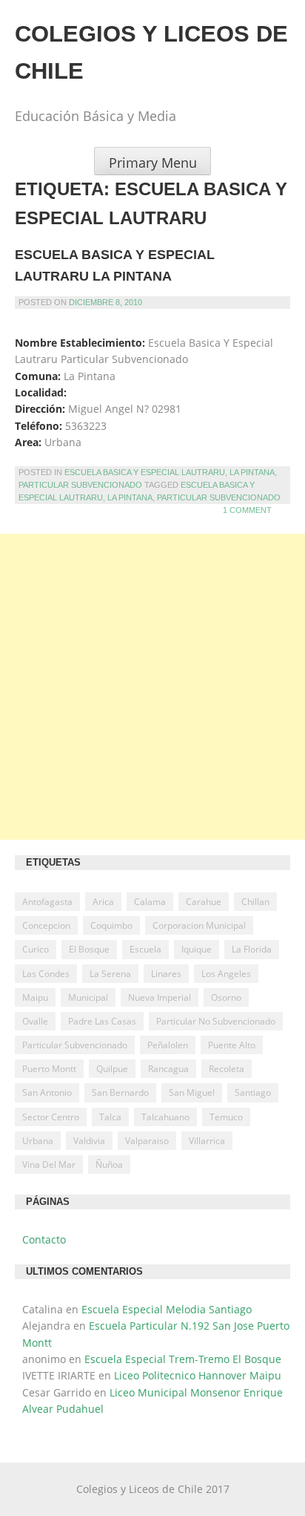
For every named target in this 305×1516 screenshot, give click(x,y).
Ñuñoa (109, 1164)
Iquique (196, 949)
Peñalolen (167, 1045)
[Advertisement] (152, 687)
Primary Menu (153, 162)
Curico (35, 949)
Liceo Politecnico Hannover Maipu (197, 1375)
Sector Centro (50, 1117)
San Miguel (192, 1092)
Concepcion (46, 925)
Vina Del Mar (49, 1164)
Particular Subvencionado (80, 484)
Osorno (226, 997)
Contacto (44, 1239)
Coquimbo (111, 925)
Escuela (145, 949)
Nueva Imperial (159, 997)
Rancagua (168, 1068)
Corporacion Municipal (199, 925)
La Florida (252, 949)
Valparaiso (147, 1140)
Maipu (35, 997)
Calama (150, 901)
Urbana (37, 1140)
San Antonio (47, 1092)
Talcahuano (165, 1117)
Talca (110, 1117)
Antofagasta (47, 901)
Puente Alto (231, 1045)
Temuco (226, 1117)
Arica (103, 901)
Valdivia (89, 1140)
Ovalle (35, 1021)
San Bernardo (120, 1092)
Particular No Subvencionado (215, 1021)
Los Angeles (226, 973)
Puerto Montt (49, 1068)
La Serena (110, 973)
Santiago (253, 1092)
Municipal (88, 997)
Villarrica (207, 1140)
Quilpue (112, 1068)
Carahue (203, 901)
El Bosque (89, 949)
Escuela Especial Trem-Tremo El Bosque (182, 1359)
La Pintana (252, 472)
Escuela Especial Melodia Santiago (166, 1309)
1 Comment (247, 510)
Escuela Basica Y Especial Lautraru (144, 472)
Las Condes (46, 973)
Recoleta (226, 1068)
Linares (166, 973)
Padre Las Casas (102, 1021)
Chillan (255, 901)
